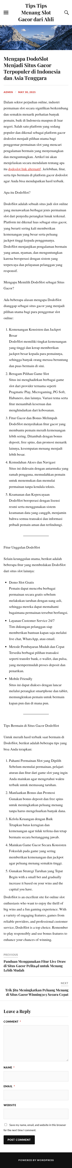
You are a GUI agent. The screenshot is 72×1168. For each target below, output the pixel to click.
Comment (12, 1021)
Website (10, 1105)
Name (9, 1067)
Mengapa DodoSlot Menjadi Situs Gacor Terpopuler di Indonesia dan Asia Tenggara (32, 68)
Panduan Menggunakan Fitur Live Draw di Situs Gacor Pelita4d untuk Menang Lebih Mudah (35, 965)
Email (9, 1086)
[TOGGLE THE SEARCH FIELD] (66, 12)
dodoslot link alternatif (24, 168)
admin (8, 92)
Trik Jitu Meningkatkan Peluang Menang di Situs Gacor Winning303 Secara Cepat (36, 992)
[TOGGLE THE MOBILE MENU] (6, 12)
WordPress (45, 1160)
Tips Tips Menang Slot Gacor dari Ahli (36, 12)
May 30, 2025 (27, 92)
